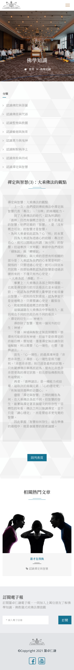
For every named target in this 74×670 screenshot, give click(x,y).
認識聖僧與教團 (16, 123)
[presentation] (6, 542)
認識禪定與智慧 (16, 167)
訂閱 (65, 620)
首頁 (31, 69)
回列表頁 (37, 458)
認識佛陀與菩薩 (16, 105)
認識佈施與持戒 (16, 158)
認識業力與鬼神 (16, 140)
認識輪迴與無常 (16, 132)
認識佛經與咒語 (16, 114)
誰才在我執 (37, 559)
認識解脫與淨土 (16, 149)
